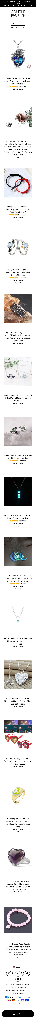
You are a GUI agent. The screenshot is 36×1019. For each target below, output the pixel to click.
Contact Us (19, 984)
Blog (12, 984)
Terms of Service (18, 993)
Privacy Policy (25, 990)
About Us (28, 984)
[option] (18, 308)
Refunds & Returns (12, 990)
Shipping (13, 987)
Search (7, 984)
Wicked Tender (18, 89)
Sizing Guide (22, 987)
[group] (18, 86)
